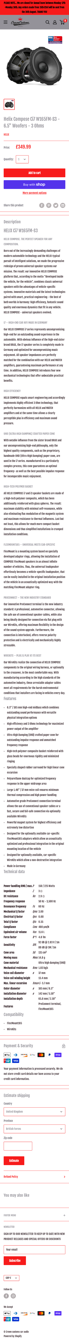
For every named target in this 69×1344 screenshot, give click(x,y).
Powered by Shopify (13, 1336)
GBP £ (8, 1277)
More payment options (35, 193)
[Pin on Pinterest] (48, 205)
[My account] (55, 22)
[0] (62, 22)
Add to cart (35, 173)
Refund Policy (11, 1176)
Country (8, 1103)
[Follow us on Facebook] (6, 1295)
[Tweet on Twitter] (55, 205)
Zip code (8, 1138)
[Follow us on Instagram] (13, 1295)
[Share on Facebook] (41, 205)
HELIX (6, 134)
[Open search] (48, 22)
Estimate (14, 1161)
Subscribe (14, 1261)
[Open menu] (5, 22)
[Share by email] (62, 205)
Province (8, 1121)
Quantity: (9, 159)
